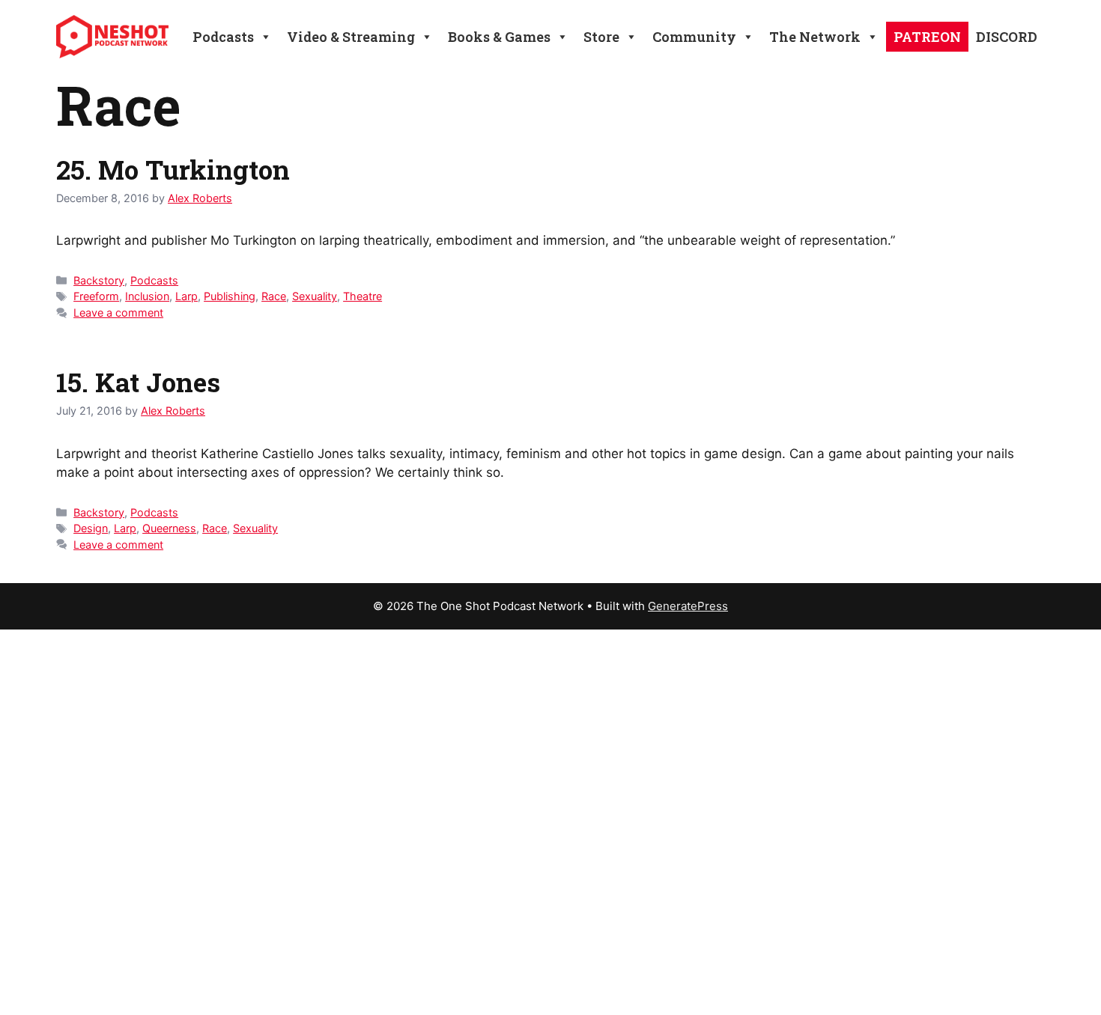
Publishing (229, 296)
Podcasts (154, 280)
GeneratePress (688, 606)
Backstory (98, 280)
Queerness (169, 528)
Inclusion (147, 296)
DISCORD (1006, 37)
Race (273, 296)
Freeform (96, 296)
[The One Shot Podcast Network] (112, 35)
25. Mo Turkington (173, 169)
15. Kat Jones (138, 382)
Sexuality (314, 296)
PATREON (927, 37)
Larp (186, 296)
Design (90, 528)
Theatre (362, 296)
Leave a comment (118, 312)
